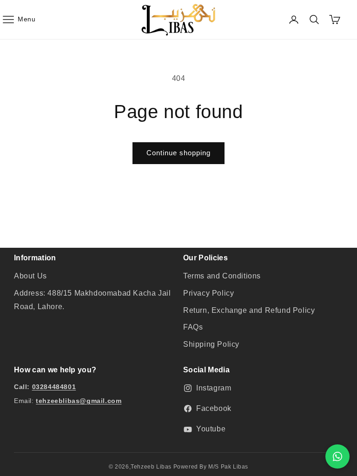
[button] (18, 19)
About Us (30, 276)
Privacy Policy (208, 293)
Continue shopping (178, 153)
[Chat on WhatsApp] (337, 456)
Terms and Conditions (222, 276)
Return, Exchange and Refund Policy (249, 310)
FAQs (193, 327)
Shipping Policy (211, 344)
